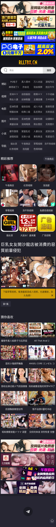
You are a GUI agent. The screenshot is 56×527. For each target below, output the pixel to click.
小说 (3, 133)
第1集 (6, 303)
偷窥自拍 (13, 118)
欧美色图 (38, 118)
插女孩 (14, 143)
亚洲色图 (25, 118)
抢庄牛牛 (50, 86)
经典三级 (25, 111)
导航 (3, 146)
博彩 (3, 84)
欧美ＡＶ (38, 94)
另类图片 (50, 124)
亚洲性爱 (13, 106)
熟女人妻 (13, 99)
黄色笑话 (38, 136)
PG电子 (13, 81)
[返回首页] (52, 521)
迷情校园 (13, 136)
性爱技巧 (50, 136)
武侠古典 (50, 131)
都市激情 (13, 131)
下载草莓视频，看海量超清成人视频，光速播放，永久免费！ (28, 293)
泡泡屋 (26, 148)
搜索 (49, 70)
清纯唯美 (25, 124)
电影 (3, 108)
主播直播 (38, 99)
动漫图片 (50, 118)
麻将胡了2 (14, 86)
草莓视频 (38, 143)
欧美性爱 (50, 106)
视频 (3, 96)
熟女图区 (38, 124)
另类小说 (25, 136)
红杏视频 (13, 148)
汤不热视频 (49, 143)
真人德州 (25, 81)
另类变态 (50, 111)
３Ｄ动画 (50, 94)
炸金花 (26, 86)
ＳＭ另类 (50, 99)
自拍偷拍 (25, 94)
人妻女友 (38, 131)
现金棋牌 (38, 86)
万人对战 (38, 81)
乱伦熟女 (38, 111)
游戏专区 (50, 81)
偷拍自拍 (25, 106)
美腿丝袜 (13, 124)
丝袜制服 (25, 99)
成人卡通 (38, 106)
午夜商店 (25, 143)
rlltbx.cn (28, 62)
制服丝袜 (13, 111)
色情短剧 (38, 148)
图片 (3, 121)
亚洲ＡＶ (13, 94)
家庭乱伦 (25, 131)
